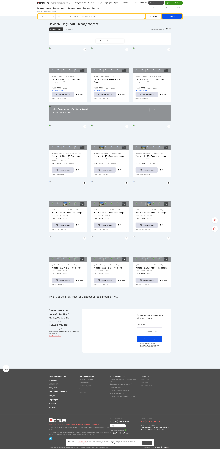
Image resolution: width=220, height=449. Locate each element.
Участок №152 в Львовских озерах (110, 213)
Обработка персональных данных (88, 424)
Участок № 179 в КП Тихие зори (66, 268)
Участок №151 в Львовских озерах (68, 213)
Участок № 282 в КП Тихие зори (66, 79)
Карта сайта (52, 424)
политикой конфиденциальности (148, 346)
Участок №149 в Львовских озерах (110, 156)
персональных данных (145, 345)
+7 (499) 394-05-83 (139, 3)
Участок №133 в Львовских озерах (151, 268)
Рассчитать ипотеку (57, 90)
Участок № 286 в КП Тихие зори (66, 156)
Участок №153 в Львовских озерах (151, 213)
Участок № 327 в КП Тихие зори (108, 268)
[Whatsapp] (125, 430)
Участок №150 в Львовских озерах (151, 156)
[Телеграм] (50, 438)
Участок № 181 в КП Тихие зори (150, 79)
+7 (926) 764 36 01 (119, 432)
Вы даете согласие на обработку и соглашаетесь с (150, 345)
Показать (172, 16)
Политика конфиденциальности (67, 424)
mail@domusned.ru (150, 421)
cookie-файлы (82, 442)
